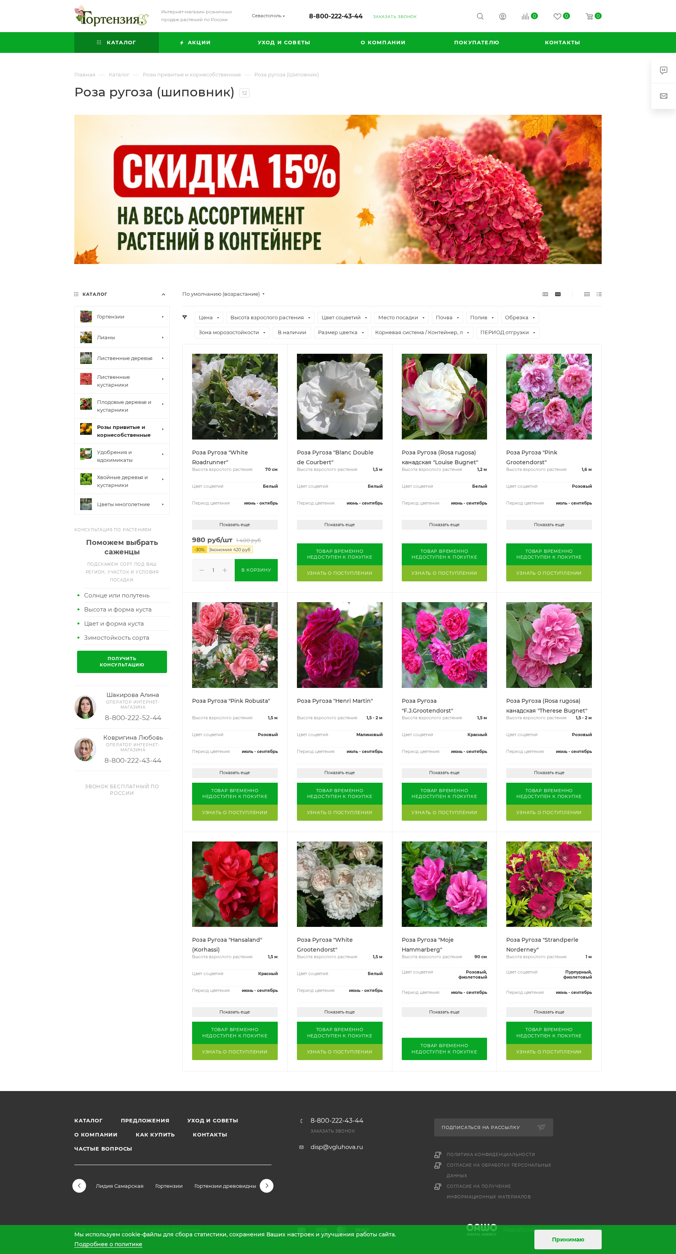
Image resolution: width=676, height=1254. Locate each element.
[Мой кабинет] (502, 17)
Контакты (210, 1134)
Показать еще (234, 524)
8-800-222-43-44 (336, 16)
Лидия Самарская (120, 1186)
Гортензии (169, 1186)
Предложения (145, 1120)
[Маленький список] (545, 294)
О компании (96, 1134)
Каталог (88, 1120)
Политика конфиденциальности (491, 1154)
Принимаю (568, 1239)
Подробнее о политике (108, 1244)
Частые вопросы (103, 1148)
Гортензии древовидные (226, 1186)
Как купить (155, 1134)
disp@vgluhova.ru (337, 1147)
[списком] (599, 294)
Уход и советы (212, 1120)
